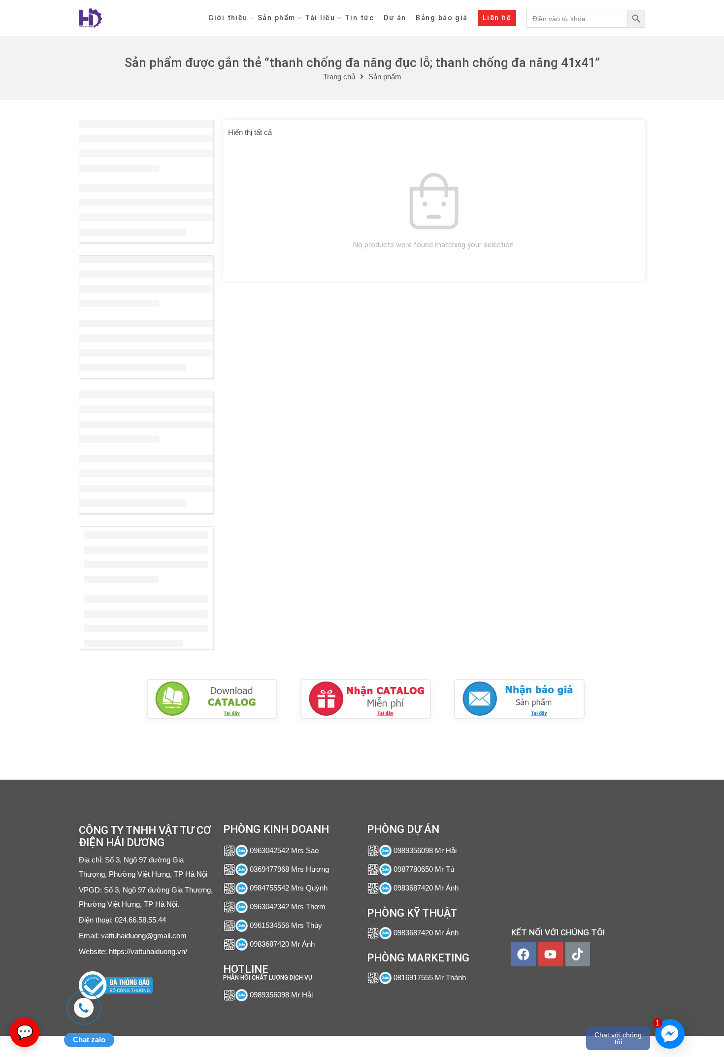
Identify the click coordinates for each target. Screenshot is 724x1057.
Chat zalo (89, 1040)
